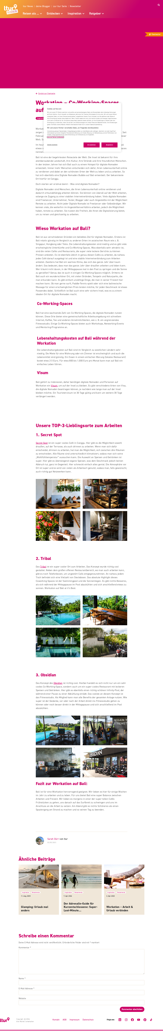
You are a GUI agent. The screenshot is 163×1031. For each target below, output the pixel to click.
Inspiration (41, 118)
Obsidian (58, 683)
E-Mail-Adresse (26, 989)
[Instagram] (126, 1020)
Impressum (74, 1019)
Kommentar (25, 948)
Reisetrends (36, 892)
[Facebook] (132, 1020)
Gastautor (156, 34)
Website (22, 998)
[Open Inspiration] (83, 13)
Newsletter (75, 6)
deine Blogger (43, 6)
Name (22, 979)
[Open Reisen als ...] (41, 13)
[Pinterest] (145, 1020)
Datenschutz (88, 1019)
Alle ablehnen (91, 145)
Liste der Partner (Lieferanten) (55, 137)
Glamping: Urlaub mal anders (34, 908)
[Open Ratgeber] (103, 13)
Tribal (43, 566)
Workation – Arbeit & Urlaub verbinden (119, 908)
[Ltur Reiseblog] (11, 9)
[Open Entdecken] (62, 13)
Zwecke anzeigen (52, 145)
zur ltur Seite (60, 6)
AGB (64, 1019)
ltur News (28, 6)
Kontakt (56, 1019)
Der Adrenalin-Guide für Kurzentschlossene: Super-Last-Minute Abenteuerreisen (81, 909)
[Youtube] (139, 1020)
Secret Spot (42, 442)
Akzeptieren (109, 145)
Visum (54, 385)
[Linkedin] (120, 1020)
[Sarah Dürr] (40, 841)
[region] (82, 127)
